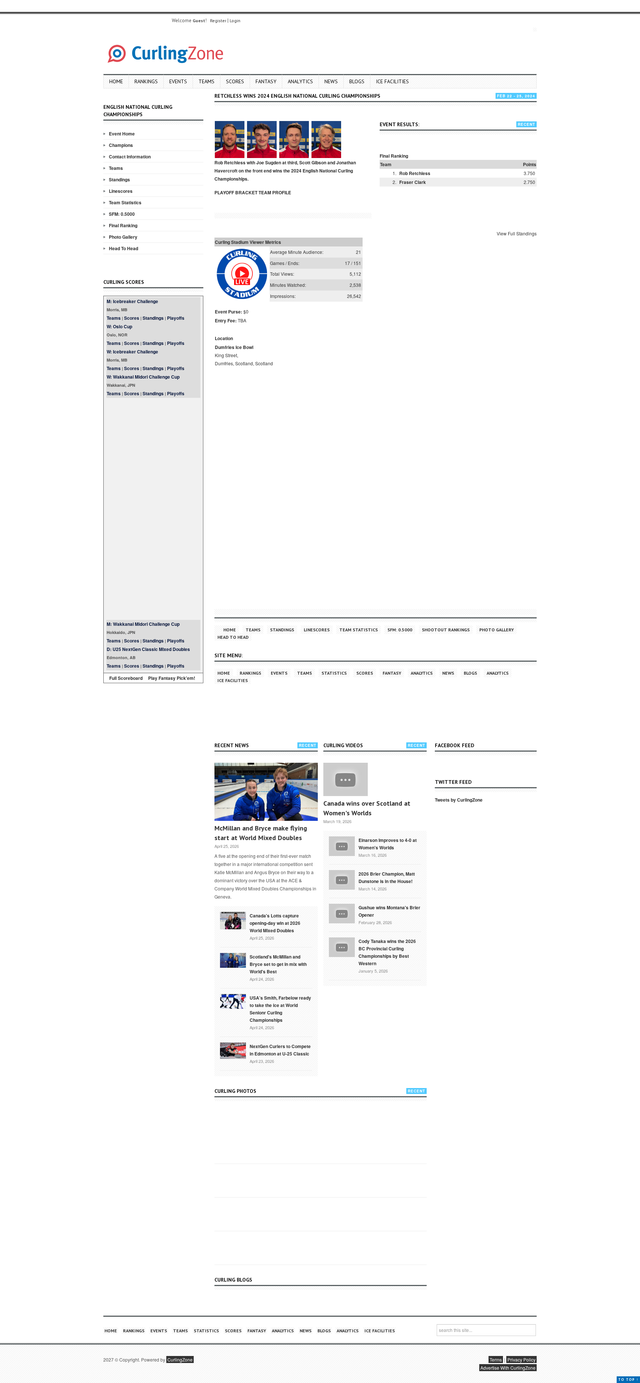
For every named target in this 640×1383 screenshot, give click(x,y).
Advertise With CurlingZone (508, 1367)
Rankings (146, 81)
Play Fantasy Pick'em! (171, 678)
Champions (121, 145)
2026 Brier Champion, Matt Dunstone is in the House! (387, 877)
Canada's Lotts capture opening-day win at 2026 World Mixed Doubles (275, 923)
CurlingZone (180, 1359)
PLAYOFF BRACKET (235, 192)
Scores (235, 81)
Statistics (334, 673)
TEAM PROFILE (275, 192)
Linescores (121, 191)
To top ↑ (628, 1379)
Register (218, 20)
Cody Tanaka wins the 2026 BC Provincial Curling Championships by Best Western (387, 952)
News (331, 81)
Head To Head (123, 248)
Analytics (300, 81)
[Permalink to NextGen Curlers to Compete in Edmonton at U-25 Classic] (233, 1050)
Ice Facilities (392, 81)
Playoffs (175, 318)
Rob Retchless (414, 173)
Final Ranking (123, 225)
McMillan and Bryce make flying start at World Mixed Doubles (260, 833)
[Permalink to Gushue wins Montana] (342, 913)
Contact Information (130, 156)
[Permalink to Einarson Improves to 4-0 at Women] (342, 846)
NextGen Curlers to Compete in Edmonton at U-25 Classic (280, 1050)
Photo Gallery (123, 237)
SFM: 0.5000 (122, 214)
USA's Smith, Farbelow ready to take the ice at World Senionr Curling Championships (280, 1008)
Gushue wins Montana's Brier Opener (389, 911)
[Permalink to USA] (233, 1001)
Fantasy (266, 81)
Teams (206, 81)
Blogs (356, 81)
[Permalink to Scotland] (233, 960)
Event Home (122, 133)
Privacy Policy (521, 1359)
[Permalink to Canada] (233, 920)
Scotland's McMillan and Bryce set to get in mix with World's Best (278, 964)
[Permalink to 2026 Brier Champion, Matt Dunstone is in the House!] (342, 879)
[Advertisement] (153, 509)
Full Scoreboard (126, 678)
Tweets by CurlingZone (459, 799)
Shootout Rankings (446, 629)
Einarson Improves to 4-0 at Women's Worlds (388, 844)
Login (235, 20)
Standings (119, 179)
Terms (496, 1359)
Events (178, 81)
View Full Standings (517, 233)
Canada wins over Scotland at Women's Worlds (366, 808)
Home (116, 81)
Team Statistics (125, 202)
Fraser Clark (412, 182)
